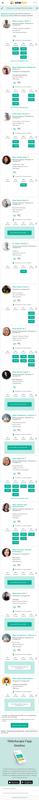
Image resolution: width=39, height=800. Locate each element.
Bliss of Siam (16, 557)
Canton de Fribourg (31, 731)
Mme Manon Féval (19, 287)
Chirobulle (15, 599)
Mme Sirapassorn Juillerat (23, 415)
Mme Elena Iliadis (19, 200)
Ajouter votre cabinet (19, 725)
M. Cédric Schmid (19, 243)
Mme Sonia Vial (18, 593)
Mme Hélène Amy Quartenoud (19, 505)
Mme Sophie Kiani (19, 157)
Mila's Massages (17, 379)
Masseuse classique (18, 23)
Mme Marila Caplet (20, 372)
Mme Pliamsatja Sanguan (22, 678)
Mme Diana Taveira (20, 114)
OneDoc (3, 731)
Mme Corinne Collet (20, 21)
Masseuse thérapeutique (19, 331)
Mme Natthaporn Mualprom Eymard (24, 68)
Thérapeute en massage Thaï (20, 71)
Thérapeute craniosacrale (19, 246)
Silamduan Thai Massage (19, 75)
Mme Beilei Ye (18, 328)
